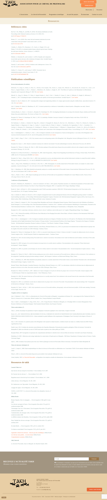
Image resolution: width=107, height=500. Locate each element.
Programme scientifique (56, 14)
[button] (101, 5)
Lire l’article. (40, 92)
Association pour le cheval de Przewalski (42, 4)
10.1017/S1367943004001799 (20, 74)
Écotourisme (85, 14)
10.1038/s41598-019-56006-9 (25, 61)
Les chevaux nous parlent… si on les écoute (22, 434)
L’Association (24, 14)
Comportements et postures (18, 437)
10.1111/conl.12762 (18, 43)
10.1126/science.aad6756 (24, 66)
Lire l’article (19, 103)
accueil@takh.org (46, 489)
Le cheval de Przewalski (38, 14)
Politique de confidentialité (69, 496)
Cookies (4, 497)
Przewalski (32, 357)
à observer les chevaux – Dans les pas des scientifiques (30, 432)
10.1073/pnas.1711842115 (19, 36)
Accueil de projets (72, 14)
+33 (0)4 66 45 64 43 (44, 487)
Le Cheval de (26, 357)
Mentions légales (58, 496)
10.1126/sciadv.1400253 (19, 53)
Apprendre (14, 432)
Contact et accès (97, 14)
